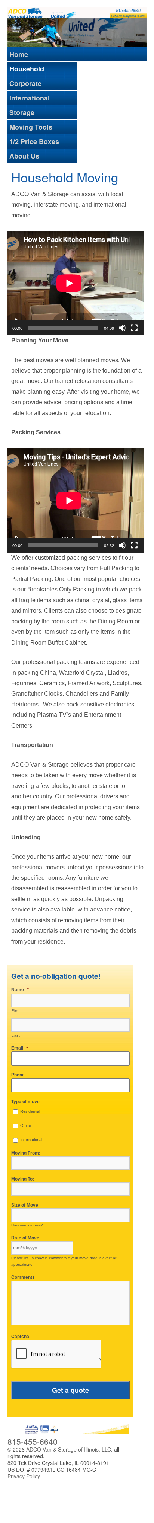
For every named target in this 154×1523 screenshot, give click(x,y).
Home (18, 54)
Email (19, 1048)
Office (25, 1125)
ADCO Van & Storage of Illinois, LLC (68, 1449)
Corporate (25, 83)
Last (16, 1035)
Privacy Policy (23, 1476)
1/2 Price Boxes (34, 141)
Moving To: (22, 1179)
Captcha (20, 1336)
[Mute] (122, 328)
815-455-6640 (32, 1441)
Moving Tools (30, 127)
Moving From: (25, 1153)
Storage (21, 112)
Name (20, 989)
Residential (30, 1111)
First (16, 1011)
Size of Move (24, 1205)
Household (26, 69)
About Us (24, 156)
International (29, 98)
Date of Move (25, 1238)
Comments (23, 1277)
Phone (18, 1074)
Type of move (25, 1101)
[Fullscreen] (134, 328)
